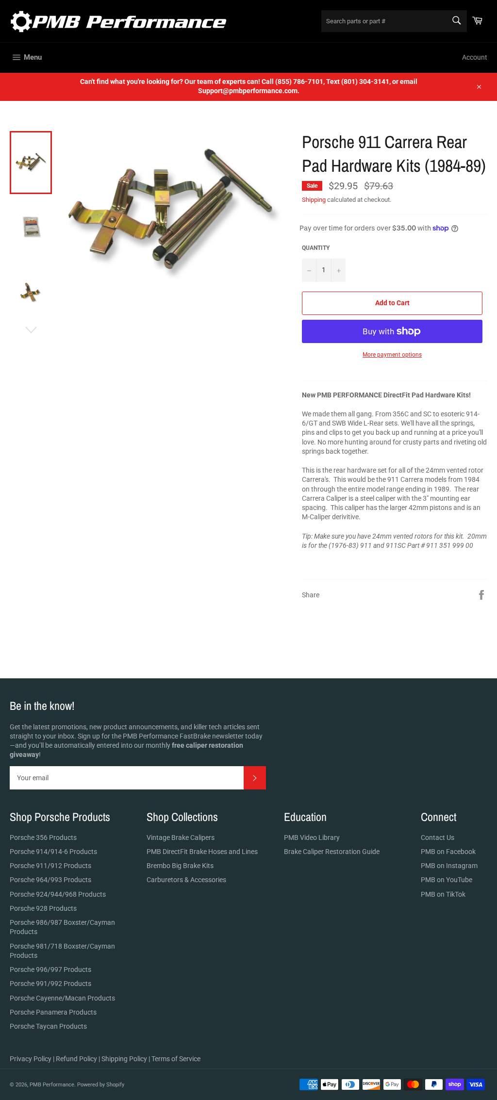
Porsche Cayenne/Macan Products (62, 998)
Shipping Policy (124, 1059)
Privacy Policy (30, 1059)
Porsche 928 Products (43, 908)
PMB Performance (52, 1085)
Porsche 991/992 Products (50, 983)
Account (474, 57)
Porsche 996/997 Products (50, 969)
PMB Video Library (312, 837)
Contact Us (437, 837)
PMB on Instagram (449, 866)
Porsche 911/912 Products (50, 866)
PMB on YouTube (446, 880)
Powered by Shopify (100, 1085)
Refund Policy (76, 1059)
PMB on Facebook (448, 851)
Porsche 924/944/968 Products (58, 894)
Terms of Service (175, 1059)
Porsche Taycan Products (48, 1026)
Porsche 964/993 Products (50, 880)
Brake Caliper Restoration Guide (332, 851)
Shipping (314, 199)
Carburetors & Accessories (186, 880)
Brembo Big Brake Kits (180, 866)
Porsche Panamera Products (53, 1012)
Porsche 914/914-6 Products (53, 851)
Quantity (316, 248)
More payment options (392, 354)
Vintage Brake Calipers (181, 837)
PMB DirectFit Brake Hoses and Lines (202, 851)
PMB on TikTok (443, 894)
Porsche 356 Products (43, 837)
